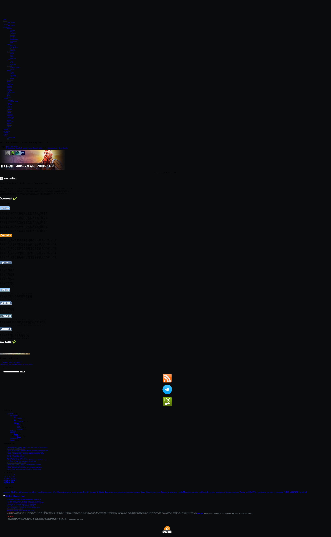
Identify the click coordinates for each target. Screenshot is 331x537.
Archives (5, 132)
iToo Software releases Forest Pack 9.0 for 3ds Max (21, 506)
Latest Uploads (11, 25)
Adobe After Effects (27, 492)
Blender (9, 81)
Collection (13, 430)
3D (6, 147)
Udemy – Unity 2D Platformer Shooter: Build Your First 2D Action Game (27, 460)
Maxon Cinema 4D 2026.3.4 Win (16, 466)
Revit (11, 42)
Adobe (9, 44)
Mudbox (12, 36)
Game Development (148, 492)
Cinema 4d (10, 80)
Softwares (16, 423)
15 (9, 478)
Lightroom (175, 492)
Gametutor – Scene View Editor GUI (12, 362)
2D (15, 416)
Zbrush (9, 97)
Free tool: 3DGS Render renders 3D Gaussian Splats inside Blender (25, 502)
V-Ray (12, 72)
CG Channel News (17, 496)
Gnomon (9, 109)
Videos (40, 147)
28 (8, 482)
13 (6, 478)
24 (13, 480)
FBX (139, 492)
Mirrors (190, 492)
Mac (18, 426)
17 (13, 478)
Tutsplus (9, 126)
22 (9, 480)
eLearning (135, 492)
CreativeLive (10, 117)
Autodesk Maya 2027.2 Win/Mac (16, 449)
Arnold (12, 73)
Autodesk (9, 28)
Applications (6, 27)
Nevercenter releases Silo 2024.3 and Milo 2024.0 (20, 510)
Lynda (8, 103)
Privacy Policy (11, 137)
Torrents (5, 24)
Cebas (12, 78)
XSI (8, 94)
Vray (300, 492)
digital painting (121, 492)
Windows (19, 429)
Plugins (9, 70)
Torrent (30, 147)
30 (11, 482)
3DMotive (9, 115)
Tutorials (5, 98)
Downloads (19, 147)
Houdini (9, 83)
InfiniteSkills (10, 122)
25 (14, 480)
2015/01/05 (14, 146)
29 (9, 482)
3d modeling (6, 492)
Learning (25, 147)
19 (4, 480)
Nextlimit (9, 66)
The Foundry (10, 52)
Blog (4, 19)
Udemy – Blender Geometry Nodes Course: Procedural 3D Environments (27, 447)
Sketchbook (13, 38)
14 (8, 478)
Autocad (12, 35)
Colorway (13, 58)
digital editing (113, 492)
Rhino (8, 95)
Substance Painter (235, 492)
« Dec (5, 483)
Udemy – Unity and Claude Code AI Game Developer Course (24, 469)
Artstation (74, 492)
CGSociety (10, 114)
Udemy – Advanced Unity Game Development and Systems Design (25, 453)
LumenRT (13, 64)
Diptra (7, 146)
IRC (8, 139)
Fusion (12, 63)
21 (8, 480)
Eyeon (8, 59)
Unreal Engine (11, 92)
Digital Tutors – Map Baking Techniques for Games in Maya (16, 364)
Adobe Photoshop (38, 492)
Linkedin (9, 104)
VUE (11, 61)
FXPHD (9, 108)
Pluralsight (10, 100)
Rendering (223, 492)
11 (14, 476)
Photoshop (13, 45)
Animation (64, 492)
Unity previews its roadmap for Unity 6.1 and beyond (21, 504)
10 (13, 476)
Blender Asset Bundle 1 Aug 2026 (16, 463)
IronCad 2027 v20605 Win (14, 455)
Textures (5, 129)
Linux (19, 424)
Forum (5, 21)
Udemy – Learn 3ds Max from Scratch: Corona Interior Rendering (25, 452)
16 (11, 478)
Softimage (13, 33)
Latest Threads (11, 22)
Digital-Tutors (14, 101)
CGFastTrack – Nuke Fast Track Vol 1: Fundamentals (21, 461)
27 (6, 482)
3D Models (6, 131)
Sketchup (9, 86)
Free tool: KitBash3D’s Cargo (15, 509)
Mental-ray (13, 75)
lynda (180, 492)
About (5, 135)
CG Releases (11, 147)
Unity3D (9, 90)
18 (14, 478)
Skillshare (9, 125)
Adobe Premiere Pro (48, 492)
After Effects (57, 492)
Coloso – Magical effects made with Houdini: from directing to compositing (27, 450)
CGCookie (10, 118)
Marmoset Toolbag (53, 147)
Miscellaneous (14, 438)
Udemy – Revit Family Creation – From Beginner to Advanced (24, 464)
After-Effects (13, 47)
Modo (12, 53)
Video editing (279, 492)
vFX (274, 492)
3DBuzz (9, 120)
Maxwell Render (14, 67)
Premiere (12, 49)
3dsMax (12, 30)
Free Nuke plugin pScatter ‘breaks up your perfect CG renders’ (24, 501)
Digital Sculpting (129, 492)
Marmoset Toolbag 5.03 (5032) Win (16, 458)
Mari (11, 55)
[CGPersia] (15, 354)
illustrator (12, 50)
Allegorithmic (14, 77)
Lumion (9, 89)
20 (6, 480)
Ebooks (16, 434)
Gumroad (9, 111)
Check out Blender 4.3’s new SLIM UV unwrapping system (23, 507)
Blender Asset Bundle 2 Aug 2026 (16, 456)
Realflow (12, 69)
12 (4, 478)
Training (242, 492)
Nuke (11, 56)
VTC (8, 128)
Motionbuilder (14, 39)
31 (13, 482)
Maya (11, 32)
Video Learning (290, 492)
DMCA (5, 134)
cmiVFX (9, 106)
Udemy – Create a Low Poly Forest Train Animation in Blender (24, 467)
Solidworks (13, 41)
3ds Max (14, 492)
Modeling (195, 492)
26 (4, 482)
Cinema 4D (94, 492)
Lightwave (10, 84)
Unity (255, 492)
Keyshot (9, 87)
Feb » (9, 483)
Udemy (9, 112)
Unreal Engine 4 (270, 492)
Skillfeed (9, 123)
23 (11, 480)
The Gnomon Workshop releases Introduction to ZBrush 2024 (24, 499)
